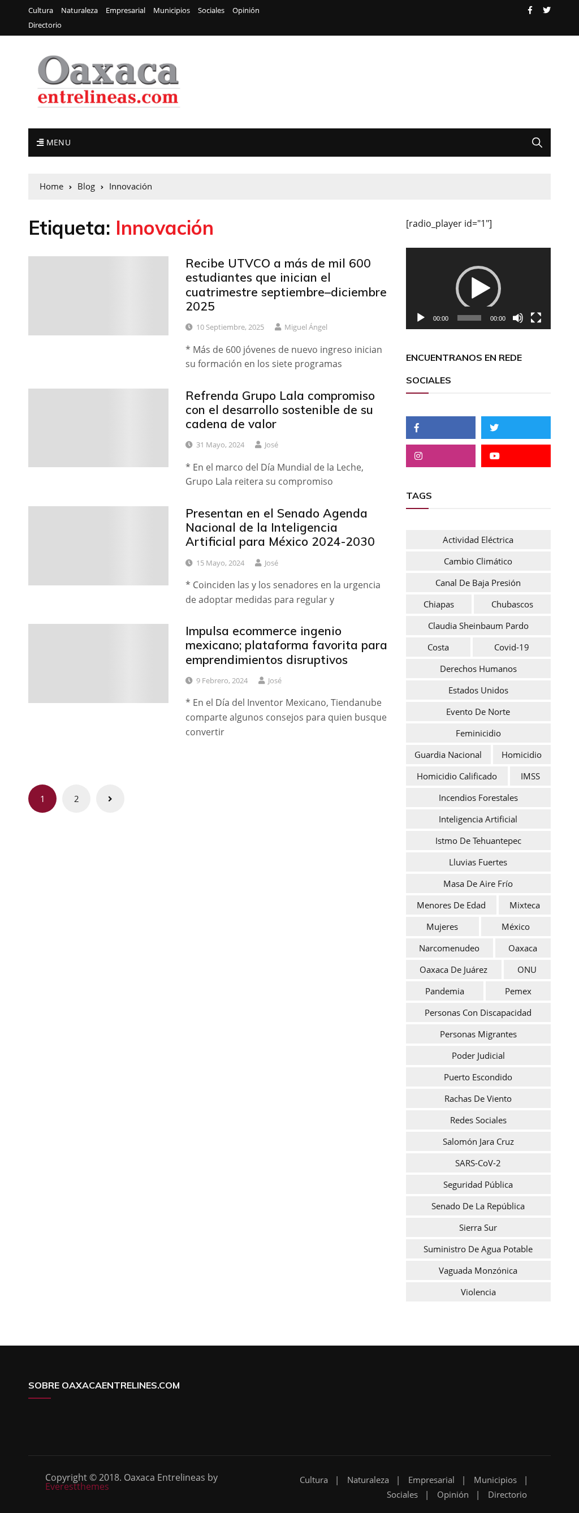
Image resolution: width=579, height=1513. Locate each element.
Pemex (518, 991)
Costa (438, 647)
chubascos (512, 604)
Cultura (40, 10)
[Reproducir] (420, 318)
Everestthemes (77, 1486)
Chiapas (439, 604)
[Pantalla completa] (536, 318)
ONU (527, 969)
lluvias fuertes (478, 862)
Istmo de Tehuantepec (478, 840)
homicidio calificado (457, 776)
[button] (478, 288)
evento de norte (478, 711)
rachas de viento (478, 1098)
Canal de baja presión (478, 582)
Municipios (171, 10)
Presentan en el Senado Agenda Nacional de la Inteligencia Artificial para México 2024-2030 (280, 527)
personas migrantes (478, 1034)
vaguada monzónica (478, 1270)
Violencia (478, 1292)
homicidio (522, 754)
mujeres (442, 926)
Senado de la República (478, 1206)
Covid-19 (511, 647)
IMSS (530, 776)
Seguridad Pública (478, 1184)
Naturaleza (79, 10)
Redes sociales (478, 1120)
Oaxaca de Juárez (453, 969)
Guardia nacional (448, 754)
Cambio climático (478, 561)
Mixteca (524, 905)
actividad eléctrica (478, 539)
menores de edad (451, 905)
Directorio (45, 25)
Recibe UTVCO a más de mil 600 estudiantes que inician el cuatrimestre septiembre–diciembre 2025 (286, 284)
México (516, 926)
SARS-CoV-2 (478, 1163)
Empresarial (125, 10)
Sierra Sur (478, 1227)
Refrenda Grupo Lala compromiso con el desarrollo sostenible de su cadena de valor (280, 409)
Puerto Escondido (478, 1077)
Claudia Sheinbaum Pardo (478, 625)
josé (271, 444)
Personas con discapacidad (478, 1012)
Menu (57, 142)
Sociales (211, 10)
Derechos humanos (478, 668)
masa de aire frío (478, 883)
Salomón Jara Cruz (478, 1141)
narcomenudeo (449, 948)
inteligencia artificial (478, 819)
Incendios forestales (478, 797)
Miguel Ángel (305, 327)
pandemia (444, 991)
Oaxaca (522, 948)
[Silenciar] (518, 318)
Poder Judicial (478, 1055)
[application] (478, 288)
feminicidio (478, 733)
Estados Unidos (478, 690)
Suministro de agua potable (478, 1249)
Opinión (246, 10)
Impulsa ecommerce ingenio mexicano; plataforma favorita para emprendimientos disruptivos (286, 644)
